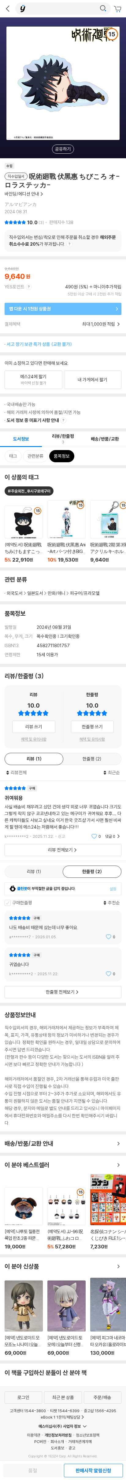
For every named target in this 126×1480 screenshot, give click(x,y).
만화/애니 (56, 593)
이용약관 (33, 1435)
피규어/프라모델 (85, 593)
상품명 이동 (24, 534)
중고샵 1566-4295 (100, 1410)
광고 (72, 1447)
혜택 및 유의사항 (33, 739)
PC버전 (40, 1441)
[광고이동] (103, 8)
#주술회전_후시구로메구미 (29, 491)
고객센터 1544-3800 (28, 1410)
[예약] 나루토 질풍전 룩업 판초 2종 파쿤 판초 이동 (24, 1218)
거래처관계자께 (80, 1441)
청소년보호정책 (87, 1435)
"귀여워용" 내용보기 (63, 812)
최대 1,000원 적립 (99, 324)
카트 (118, 9)
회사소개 (57, 1441)
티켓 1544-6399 (65, 1410)
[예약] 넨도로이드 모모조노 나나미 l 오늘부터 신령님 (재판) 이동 (24, 1318)
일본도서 (35, 593)
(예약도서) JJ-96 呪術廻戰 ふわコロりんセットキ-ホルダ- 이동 (66, 1218)
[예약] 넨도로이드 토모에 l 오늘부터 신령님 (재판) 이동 (66, 1318)
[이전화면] (7, 8)
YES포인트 (14, 287)
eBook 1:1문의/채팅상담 (60, 1417)
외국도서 (15, 593)
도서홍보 (57, 1447)
